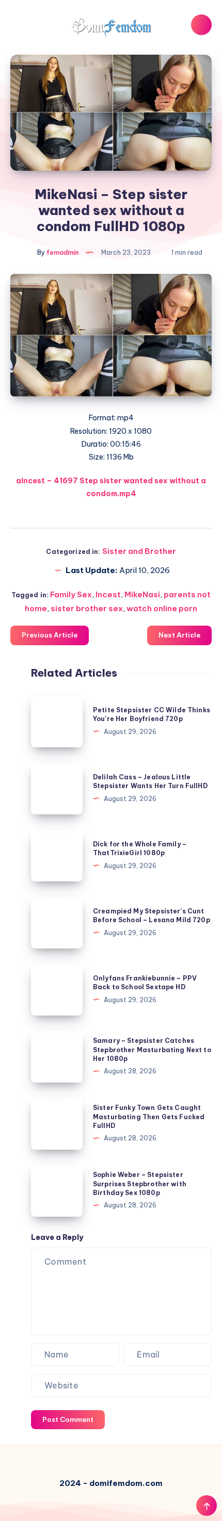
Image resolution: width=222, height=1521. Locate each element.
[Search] (201, 24)
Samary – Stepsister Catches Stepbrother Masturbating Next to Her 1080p (152, 1049)
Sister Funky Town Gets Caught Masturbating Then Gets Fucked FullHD (148, 1117)
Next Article (179, 635)
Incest (108, 594)
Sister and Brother (139, 551)
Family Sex (71, 594)
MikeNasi (142, 594)
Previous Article (49, 635)
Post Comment (67, 1419)
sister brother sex (87, 608)
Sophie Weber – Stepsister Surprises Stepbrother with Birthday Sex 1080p (139, 1184)
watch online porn (161, 608)
